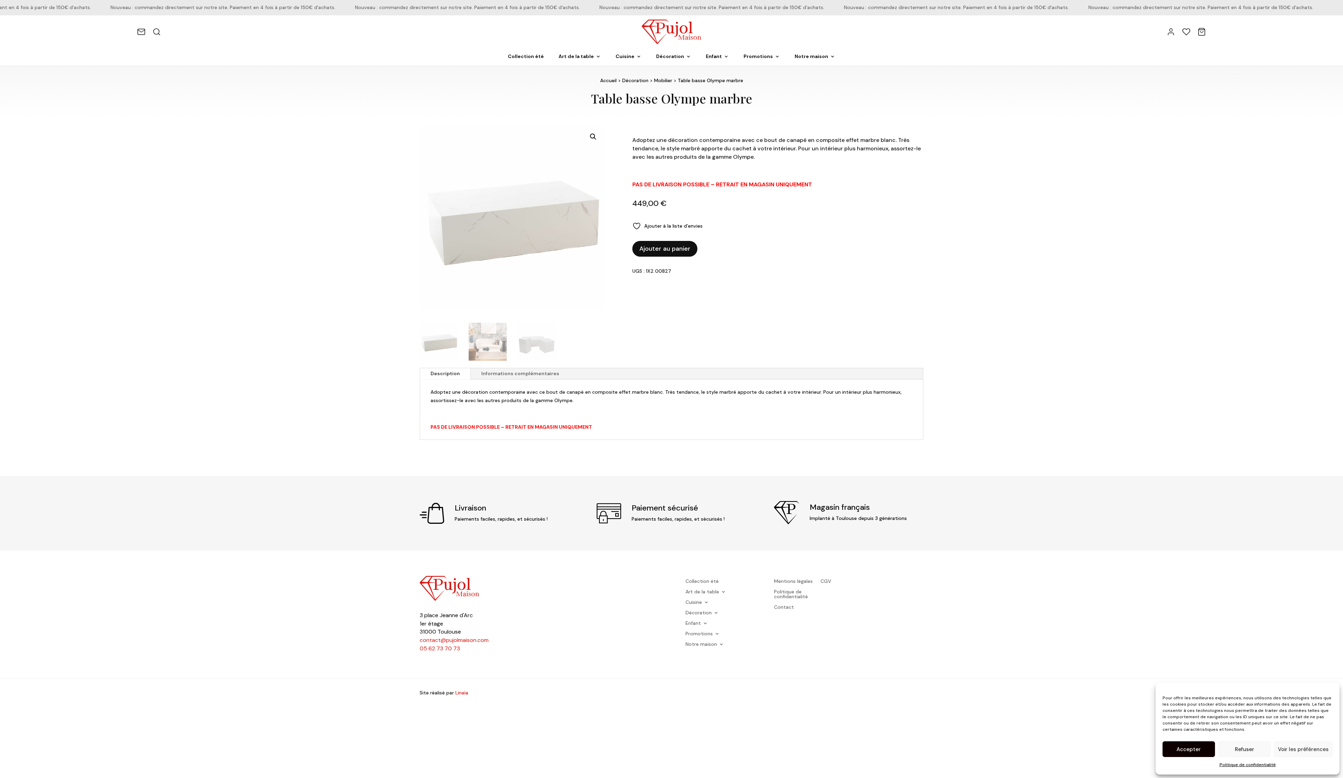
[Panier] (1202, 32)
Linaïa (461, 693)
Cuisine (625, 56)
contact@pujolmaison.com (454, 640)
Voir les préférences (1303, 749)
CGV (825, 581)
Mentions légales (793, 581)
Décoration (670, 56)
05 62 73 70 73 (440, 648)
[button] (593, 136)
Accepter (1189, 749)
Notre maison (811, 56)
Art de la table (576, 56)
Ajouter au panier (664, 248)
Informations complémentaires (520, 373)
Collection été (526, 56)
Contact (784, 607)
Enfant (714, 56)
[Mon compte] (1171, 32)
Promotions (758, 56)
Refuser (1244, 749)
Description (445, 373)
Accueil (608, 80)
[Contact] (141, 32)
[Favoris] (1186, 32)
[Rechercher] (157, 32)
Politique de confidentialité (1248, 765)
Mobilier (663, 80)
